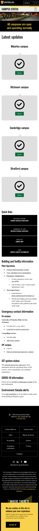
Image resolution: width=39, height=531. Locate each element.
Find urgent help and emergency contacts (20, 352)
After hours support (13, 340)
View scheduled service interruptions (19, 273)
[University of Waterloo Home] (7, 3)
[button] (28, 3)
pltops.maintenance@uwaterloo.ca (23, 295)
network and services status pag (15, 365)
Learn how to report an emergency (18, 329)
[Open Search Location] (36, 3)
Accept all (12, 525)
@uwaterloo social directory (19, 465)
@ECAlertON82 (11, 394)
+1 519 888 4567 (21, 419)
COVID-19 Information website (22, 382)
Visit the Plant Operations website (18, 270)
